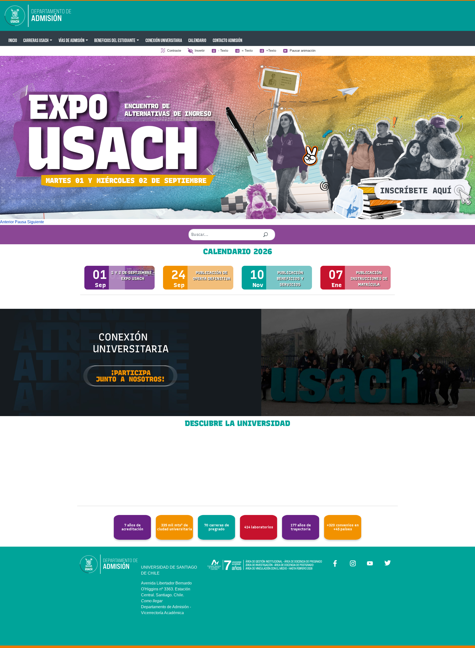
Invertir (200, 50)
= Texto (247, 50)
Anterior (7, 222)
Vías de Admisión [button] (71, 40)
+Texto (271, 50)
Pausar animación (302, 50)
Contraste (174, 50)
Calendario (197, 40)
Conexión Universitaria (163, 40)
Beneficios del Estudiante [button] (114, 40)
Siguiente (35, 222)
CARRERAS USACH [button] (35, 40)
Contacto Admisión (227, 40)
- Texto (223, 50)
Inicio (12, 40)
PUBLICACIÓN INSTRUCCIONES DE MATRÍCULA (368, 278)
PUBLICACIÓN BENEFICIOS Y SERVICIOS (290, 278)
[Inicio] (41, 16)
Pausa (20, 222)
